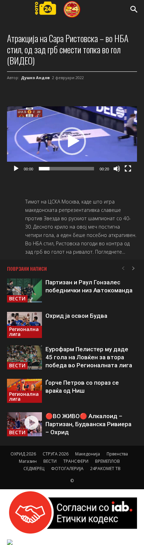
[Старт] (16, 168)
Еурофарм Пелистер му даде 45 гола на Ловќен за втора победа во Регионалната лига (88, 357)
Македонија (87, 454)
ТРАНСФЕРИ (75, 461)
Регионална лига (24, 331)
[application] (72, 141)
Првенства (117, 454)
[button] (134, 9)
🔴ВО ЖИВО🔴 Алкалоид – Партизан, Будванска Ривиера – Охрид (88, 424)
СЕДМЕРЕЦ (33, 468)
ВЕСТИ (17, 298)
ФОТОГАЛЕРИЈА (67, 468)
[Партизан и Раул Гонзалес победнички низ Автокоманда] (24, 290)
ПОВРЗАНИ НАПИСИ (27, 268)
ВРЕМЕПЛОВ (107, 461)
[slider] (66, 168)
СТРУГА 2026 (56, 454)
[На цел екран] (127, 168)
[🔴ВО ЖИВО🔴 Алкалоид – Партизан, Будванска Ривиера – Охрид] (24, 424)
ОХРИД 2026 (23, 454)
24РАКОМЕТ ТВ (105, 468)
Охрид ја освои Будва (76, 315)
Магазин (28, 461)
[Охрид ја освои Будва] (24, 325)
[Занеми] (116, 168)
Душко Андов (35, 77)
